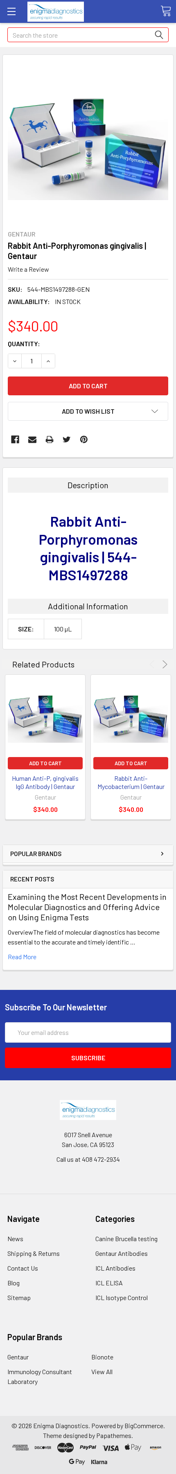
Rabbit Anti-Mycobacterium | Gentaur (131, 782)
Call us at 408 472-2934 (88, 1159)
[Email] (32, 439)
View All (102, 1371)
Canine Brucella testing (126, 1238)
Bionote (102, 1357)
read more (22, 956)
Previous (153, 664)
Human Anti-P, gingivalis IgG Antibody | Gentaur (45, 782)
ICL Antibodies (115, 1268)
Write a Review (28, 269)
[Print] (49, 439)
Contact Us (22, 1268)
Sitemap (19, 1297)
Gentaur (18, 1357)
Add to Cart (45, 763)
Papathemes (113, 1435)
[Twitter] (66, 439)
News (15, 1238)
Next (163, 664)
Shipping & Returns (33, 1253)
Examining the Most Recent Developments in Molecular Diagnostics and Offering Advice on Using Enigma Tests (87, 907)
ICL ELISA (109, 1283)
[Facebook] (15, 439)
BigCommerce (143, 1425)
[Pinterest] (84, 439)
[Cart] (166, 11)
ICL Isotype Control (121, 1297)
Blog (13, 1283)
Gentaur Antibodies (121, 1253)
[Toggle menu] (11, 11)
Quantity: (24, 343)
